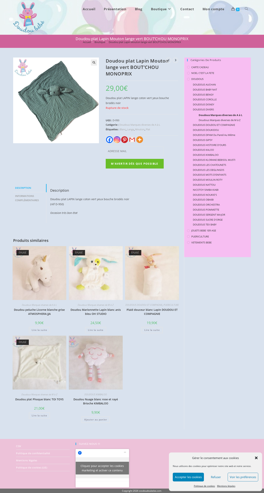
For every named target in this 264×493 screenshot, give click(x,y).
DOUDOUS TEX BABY (204, 224)
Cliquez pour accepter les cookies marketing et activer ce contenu (102, 468)
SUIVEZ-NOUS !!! (89, 444)
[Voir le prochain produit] (175, 60)
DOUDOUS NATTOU (204, 184)
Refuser (216, 477)
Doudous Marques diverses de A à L (139, 124)
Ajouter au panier (95, 419)
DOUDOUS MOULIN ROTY (207, 179)
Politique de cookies (204, 486)
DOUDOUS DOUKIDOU (206, 130)
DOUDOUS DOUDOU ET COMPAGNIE (143, 305)
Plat (148, 129)
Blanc (123, 129)
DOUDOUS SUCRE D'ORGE (208, 219)
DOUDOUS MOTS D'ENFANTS (209, 174)
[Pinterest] (124, 139)
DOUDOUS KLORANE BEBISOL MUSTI (214, 160)
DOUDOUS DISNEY (203, 104)
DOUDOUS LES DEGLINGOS (208, 170)
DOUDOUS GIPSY (202, 140)
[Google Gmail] (132, 139)
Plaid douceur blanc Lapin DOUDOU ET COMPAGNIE (152, 312)
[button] (256, 458)
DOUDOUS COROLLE (205, 99)
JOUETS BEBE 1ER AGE (203, 230)
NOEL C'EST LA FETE (202, 73)
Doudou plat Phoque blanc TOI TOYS (39, 399)
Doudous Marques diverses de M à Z (96, 305)
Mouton (140, 129)
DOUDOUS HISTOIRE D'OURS (209, 145)
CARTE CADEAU (200, 67)
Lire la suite (39, 330)
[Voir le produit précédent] (168, 60)
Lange (130, 129)
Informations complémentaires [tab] (27, 198)
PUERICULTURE (171, 305)
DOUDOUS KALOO (203, 150)
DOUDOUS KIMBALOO (95, 394)
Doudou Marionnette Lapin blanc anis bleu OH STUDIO (96, 312)
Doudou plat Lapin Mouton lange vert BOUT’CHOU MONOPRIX (145, 42)
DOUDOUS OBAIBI (203, 199)
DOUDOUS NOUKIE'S (205, 195)
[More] (139, 139)
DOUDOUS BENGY (203, 94)
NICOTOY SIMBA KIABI (206, 189)
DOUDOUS (197, 79)
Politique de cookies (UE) (31, 467)
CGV (18, 446)
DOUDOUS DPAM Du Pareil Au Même (214, 135)
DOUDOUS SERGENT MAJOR (209, 214)
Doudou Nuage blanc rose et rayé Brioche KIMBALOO (95, 401)
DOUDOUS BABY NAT (205, 89)
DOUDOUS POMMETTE (206, 209)
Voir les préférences (243, 477)
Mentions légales (226, 486)
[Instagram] (117, 139)
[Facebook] (109, 139)
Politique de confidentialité (33, 453)
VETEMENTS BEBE (201, 242)
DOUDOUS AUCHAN (204, 84)
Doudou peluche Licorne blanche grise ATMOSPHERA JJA (39, 312)
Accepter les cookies (188, 477)
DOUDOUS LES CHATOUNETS (209, 165)
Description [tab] (23, 188)
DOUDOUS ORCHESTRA (206, 204)
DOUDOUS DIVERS (203, 109)
